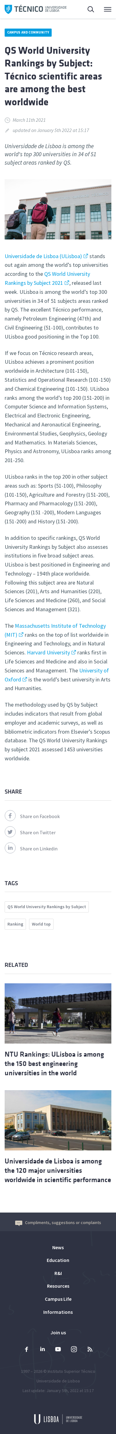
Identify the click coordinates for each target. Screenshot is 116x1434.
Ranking (15, 924)
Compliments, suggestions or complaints (63, 1222)
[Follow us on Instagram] (74, 1350)
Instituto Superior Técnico (71, 1371)
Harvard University (48, 652)
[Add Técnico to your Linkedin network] (42, 1350)
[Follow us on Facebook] (26, 1350)
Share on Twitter (38, 832)
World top (41, 924)
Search (87, 9)
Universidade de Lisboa (58, 1381)
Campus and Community (28, 32)
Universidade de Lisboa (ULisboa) (43, 256)
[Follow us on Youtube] (58, 1350)
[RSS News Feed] (89, 1350)
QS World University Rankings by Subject (46, 906)
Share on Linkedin (39, 848)
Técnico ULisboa (36, 9)
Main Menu (103, 9)
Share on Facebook (40, 816)
